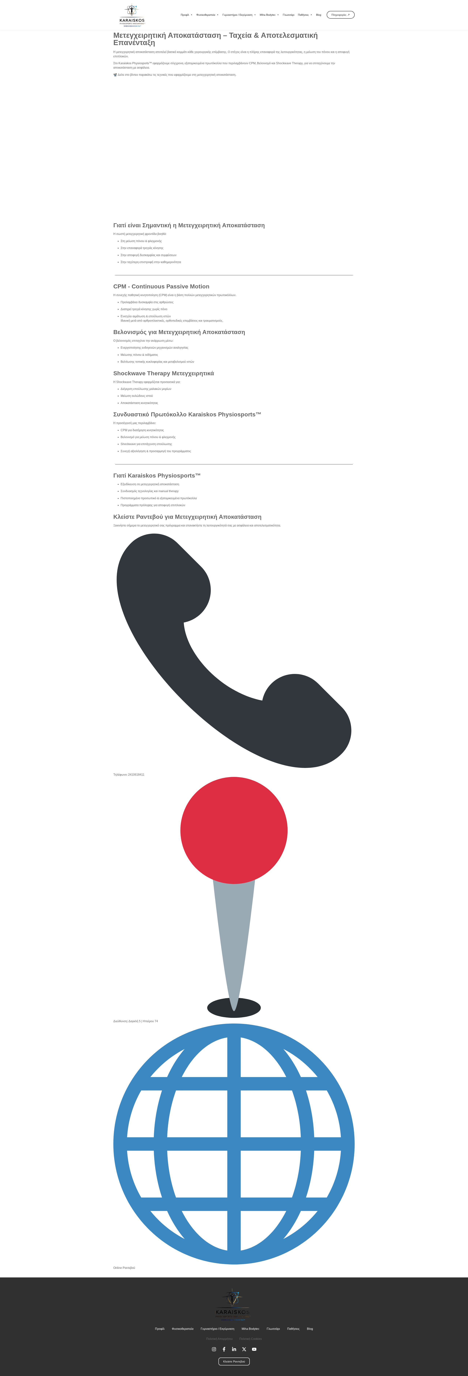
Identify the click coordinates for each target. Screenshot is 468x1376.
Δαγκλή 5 (135, 1021)
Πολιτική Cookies (250, 1338)
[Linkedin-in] (234, 1349)
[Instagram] (213, 1349)
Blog (318, 14)
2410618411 (136, 774)
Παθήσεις (303, 14)
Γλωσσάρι (288, 14)
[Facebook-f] (224, 1349)
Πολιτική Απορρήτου (219, 1338)
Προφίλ (185, 14)
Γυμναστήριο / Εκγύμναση (237, 14)
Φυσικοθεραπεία (205, 14)
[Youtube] (254, 1349)
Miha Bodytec (267, 14)
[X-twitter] (244, 1349)
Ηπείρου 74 (150, 1021)
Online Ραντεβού (124, 1267)
